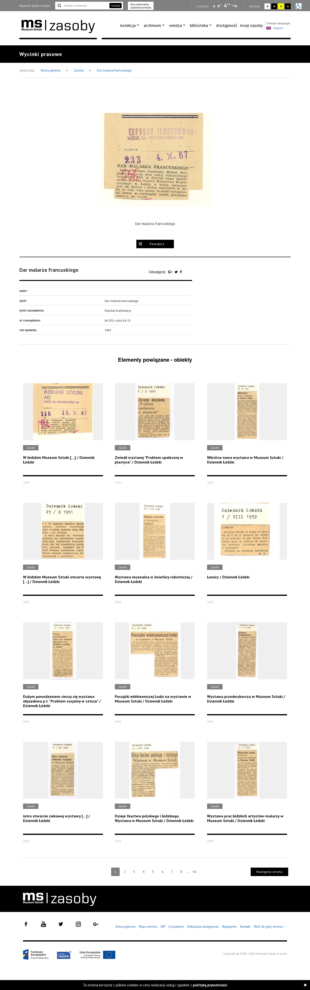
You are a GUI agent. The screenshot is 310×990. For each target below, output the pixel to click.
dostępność (226, 25)
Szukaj (115, 5)
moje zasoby (251, 25)
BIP (163, 927)
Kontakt (245, 927)
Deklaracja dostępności (203, 927)
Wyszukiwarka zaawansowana (140, 5)
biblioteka (199, 25)
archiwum (152, 25)
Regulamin (229, 927)
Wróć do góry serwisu (269, 927)
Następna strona (269, 872)
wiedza (175, 25)
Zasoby (79, 70)
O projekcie (176, 927)
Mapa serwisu (148, 927)
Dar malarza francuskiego (114, 70)
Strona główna (50, 70)
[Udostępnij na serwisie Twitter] (177, 271)
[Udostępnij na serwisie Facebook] (181, 271)
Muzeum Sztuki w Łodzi (34, 6)
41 (195, 872)
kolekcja (128, 25)
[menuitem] (130, 25)
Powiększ (157, 244)
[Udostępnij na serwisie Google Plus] (170, 271)
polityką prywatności (210, 985)
